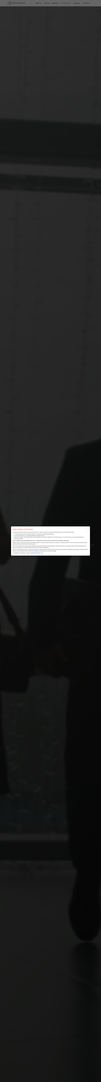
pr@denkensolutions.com (36, 552)
